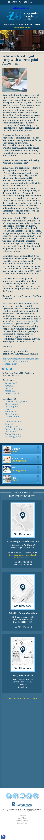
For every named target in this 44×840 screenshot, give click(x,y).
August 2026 (11, 383)
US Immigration (13, 436)
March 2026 (11, 391)
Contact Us (22, 823)
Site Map (22, 818)
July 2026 (9, 386)
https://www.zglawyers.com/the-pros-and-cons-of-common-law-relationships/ (21, 361)
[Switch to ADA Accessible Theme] (3, 837)
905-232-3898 (25, 564)
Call (20, 2)
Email (25, 2)
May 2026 (9, 388)
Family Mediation (13, 421)
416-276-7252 (25, 627)
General (9, 424)
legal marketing (16, 810)
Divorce (9, 409)
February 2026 (12, 393)
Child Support (12, 406)
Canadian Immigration (16, 401)
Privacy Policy (22, 820)
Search (30, 2)
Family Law (10, 411)
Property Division (13, 429)
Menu (14, 2)
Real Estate (10, 431)
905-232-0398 (32, 24)
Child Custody (12, 404)
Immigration (11, 426)
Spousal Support (13, 434)
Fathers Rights (12, 416)
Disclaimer (22, 815)
